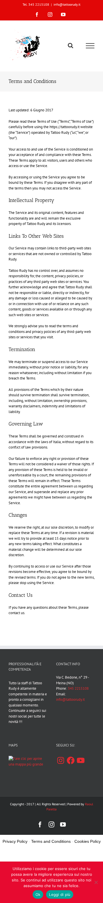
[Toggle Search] (70, 45)
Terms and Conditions (51, 841)
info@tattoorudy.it (67, 4)
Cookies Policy (87, 841)
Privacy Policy (15, 841)
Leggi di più (59, 894)
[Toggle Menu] (90, 45)
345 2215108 (78, 688)
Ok (38, 894)
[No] (96, 882)
